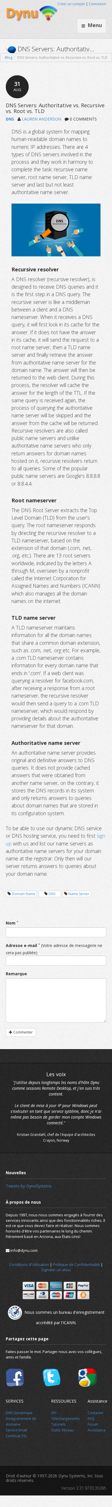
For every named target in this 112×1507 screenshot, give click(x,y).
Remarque (16, 973)
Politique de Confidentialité (76, 1264)
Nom (11, 923)
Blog (8, 57)
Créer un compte (71, 3)
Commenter (22, 1032)
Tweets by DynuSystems (29, 1186)
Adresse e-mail (21, 945)
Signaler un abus (56, 1269)
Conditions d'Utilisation (29, 1264)
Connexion (97, 3)
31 (17, 86)
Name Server (78, 893)
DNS (10, 119)
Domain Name (23, 893)
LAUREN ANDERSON (41, 119)
